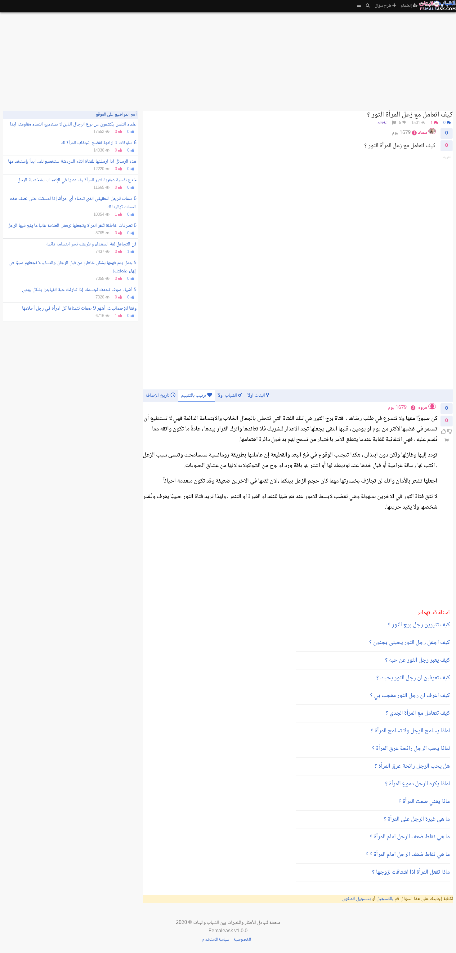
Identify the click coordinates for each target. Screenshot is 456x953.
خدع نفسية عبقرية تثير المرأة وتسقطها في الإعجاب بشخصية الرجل (76, 180)
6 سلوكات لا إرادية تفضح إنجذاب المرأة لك (98, 143)
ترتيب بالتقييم (194, 395)
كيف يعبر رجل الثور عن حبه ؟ (417, 660)
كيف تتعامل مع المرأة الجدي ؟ (418, 713)
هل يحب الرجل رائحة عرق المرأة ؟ (412, 766)
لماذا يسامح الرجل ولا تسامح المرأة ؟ (410, 731)
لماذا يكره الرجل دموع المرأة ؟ (417, 784)
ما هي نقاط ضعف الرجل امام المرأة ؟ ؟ (408, 854)
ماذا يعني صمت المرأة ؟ (424, 801)
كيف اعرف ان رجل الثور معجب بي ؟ (410, 695)
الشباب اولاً (228, 395)
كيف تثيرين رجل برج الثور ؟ (419, 625)
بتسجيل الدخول (356, 899)
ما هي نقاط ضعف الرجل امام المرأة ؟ (410, 837)
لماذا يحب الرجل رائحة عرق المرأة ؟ (411, 748)
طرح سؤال (383, 6)
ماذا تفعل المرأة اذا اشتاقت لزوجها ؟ (411, 872)
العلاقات (383, 123)
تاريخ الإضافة (158, 395)
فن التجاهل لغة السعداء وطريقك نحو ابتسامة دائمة (91, 244)
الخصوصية (242, 939)
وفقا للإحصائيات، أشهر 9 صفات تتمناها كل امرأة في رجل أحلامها (79, 308)
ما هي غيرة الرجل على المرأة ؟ (417, 819)
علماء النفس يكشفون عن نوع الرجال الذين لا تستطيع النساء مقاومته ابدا (73, 124)
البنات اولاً (257, 395)
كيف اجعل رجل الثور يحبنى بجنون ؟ (409, 643)
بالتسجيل (385, 899)
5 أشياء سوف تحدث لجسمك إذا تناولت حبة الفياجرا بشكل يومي (79, 290)
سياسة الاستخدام (215, 939)
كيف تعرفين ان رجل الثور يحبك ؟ (413, 678)
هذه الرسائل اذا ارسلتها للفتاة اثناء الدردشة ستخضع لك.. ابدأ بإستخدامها (72, 161)
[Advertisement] (267, 58)
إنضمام (407, 6)
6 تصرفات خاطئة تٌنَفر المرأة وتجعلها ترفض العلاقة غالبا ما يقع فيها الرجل (71, 226)
